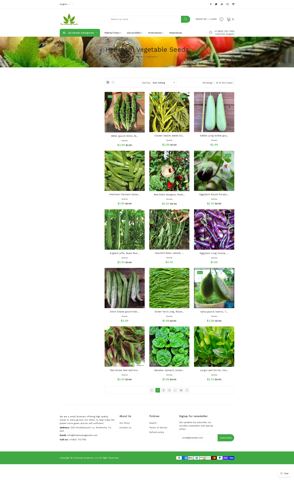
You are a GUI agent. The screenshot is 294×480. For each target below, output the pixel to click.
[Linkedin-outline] (222, 4)
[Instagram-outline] (233, 4)
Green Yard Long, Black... (169, 311)
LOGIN (213, 19)
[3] (107, 82)
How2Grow (175, 32)
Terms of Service (158, 427)
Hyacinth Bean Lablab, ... (169, 253)
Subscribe (226, 438)
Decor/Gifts (134, 32)
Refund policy (156, 432)
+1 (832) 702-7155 (224, 31)
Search (153, 423)
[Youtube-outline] (227, 4)
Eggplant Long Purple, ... (214, 253)
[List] (113, 82)
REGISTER (201, 19)
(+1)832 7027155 (77, 439)
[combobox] (149, 19)
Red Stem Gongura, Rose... (169, 194)
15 (181, 390)
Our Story (124, 423)
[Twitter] (216, 4)
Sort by (146, 82)
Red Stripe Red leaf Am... (124, 370)
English (64, 4)
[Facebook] (210, 4)
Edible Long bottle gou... (214, 135)
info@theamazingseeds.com (82, 435)
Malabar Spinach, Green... (169, 370)
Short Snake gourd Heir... (124, 311)
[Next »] (187, 390)
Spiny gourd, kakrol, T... (214, 311)
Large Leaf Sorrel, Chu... (214, 370)
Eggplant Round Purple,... (214, 194)
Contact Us (125, 427)
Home (139, 56)
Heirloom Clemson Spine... (124, 194)
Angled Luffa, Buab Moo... (124, 253)
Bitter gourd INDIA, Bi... (124, 136)
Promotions (155, 32)
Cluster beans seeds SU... (169, 135)
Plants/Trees (112, 32)
